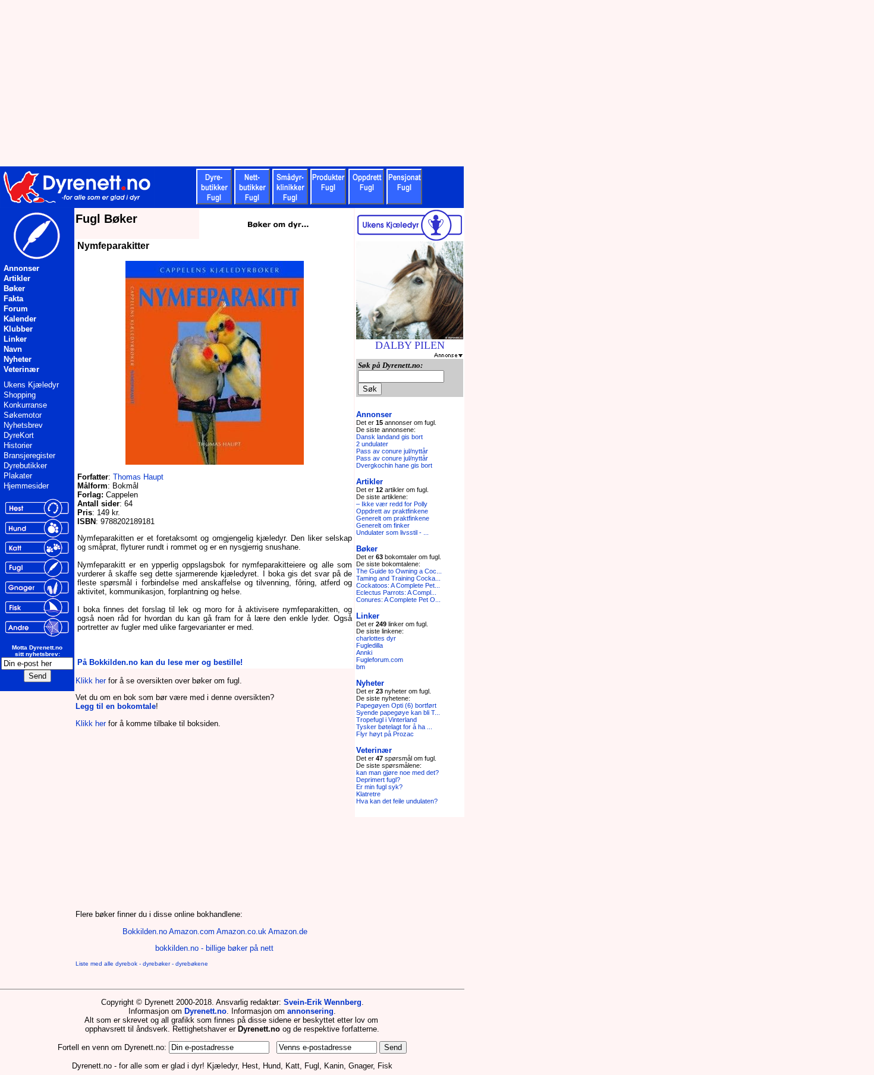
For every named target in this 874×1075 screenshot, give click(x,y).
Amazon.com (192, 931)
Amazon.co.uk (241, 931)
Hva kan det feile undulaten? (397, 801)
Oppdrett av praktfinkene (392, 511)
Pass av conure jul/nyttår (392, 451)
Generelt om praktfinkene (392, 518)
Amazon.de (287, 931)
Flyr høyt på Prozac (385, 733)
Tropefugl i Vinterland (386, 719)
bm (360, 666)
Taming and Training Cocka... (398, 578)
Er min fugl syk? (379, 786)
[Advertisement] (291, 83)
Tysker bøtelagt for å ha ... (394, 726)
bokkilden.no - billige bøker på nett (214, 948)
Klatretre (368, 793)
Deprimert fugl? (378, 779)
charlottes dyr (376, 638)
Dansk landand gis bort (389, 436)
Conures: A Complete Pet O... (398, 599)
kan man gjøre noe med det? (397, 772)
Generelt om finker (383, 525)
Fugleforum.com (379, 659)
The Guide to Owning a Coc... (399, 571)
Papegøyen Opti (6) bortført (396, 705)
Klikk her (91, 680)
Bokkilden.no (144, 931)
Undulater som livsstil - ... (392, 532)
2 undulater (372, 443)
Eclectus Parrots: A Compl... (396, 592)
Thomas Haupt (138, 476)
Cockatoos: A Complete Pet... (398, 585)
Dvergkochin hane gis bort (394, 465)
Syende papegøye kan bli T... (398, 712)
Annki (364, 652)
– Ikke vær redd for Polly (391, 503)
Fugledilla (369, 645)
